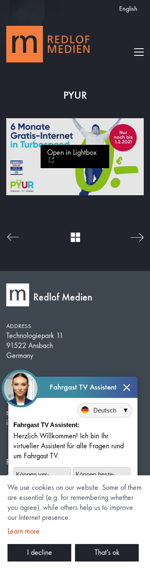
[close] (126, 387)
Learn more (24, 531)
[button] (139, 52)
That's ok (107, 552)
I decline (39, 552)
